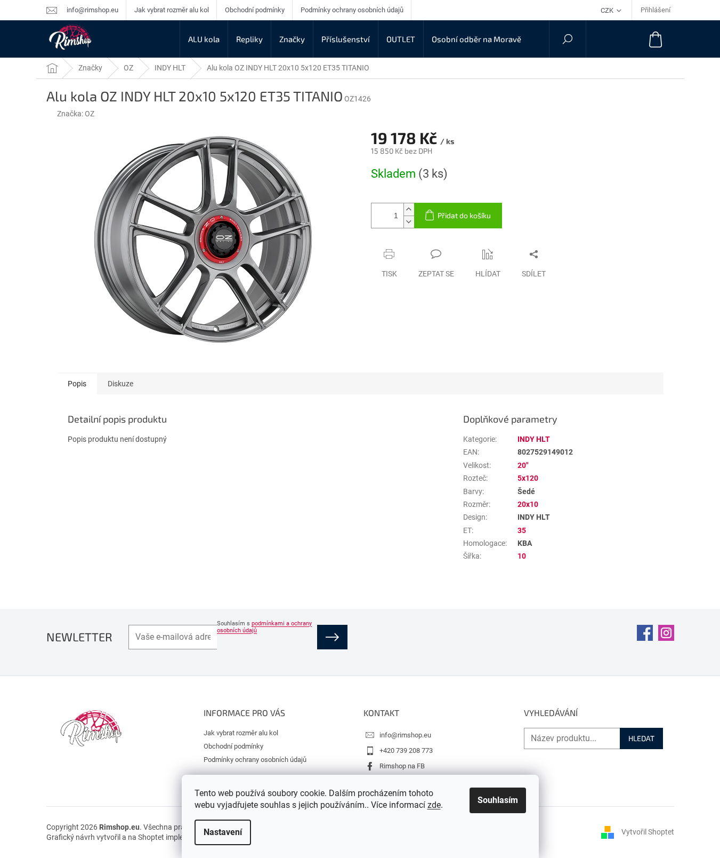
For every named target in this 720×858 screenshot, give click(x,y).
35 (521, 530)
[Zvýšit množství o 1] (408, 209)
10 (521, 556)
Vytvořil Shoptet (647, 832)
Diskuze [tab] (120, 383)
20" (522, 465)
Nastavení (223, 832)
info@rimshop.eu (405, 735)
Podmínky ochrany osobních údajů (352, 10)
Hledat (641, 738)
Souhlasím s (264, 627)
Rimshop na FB (402, 766)
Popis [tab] (77, 383)
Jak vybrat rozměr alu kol (171, 10)
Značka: (75, 113)
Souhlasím (498, 800)
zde (434, 805)
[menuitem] (204, 39)
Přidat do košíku (464, 215)
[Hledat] (567, 39)
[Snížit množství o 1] (408, 222)
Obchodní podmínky (255, 10)
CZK (608, 10)
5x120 (527, 478)
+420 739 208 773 (406, 750)
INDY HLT (533, 439)
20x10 (527, 504)
